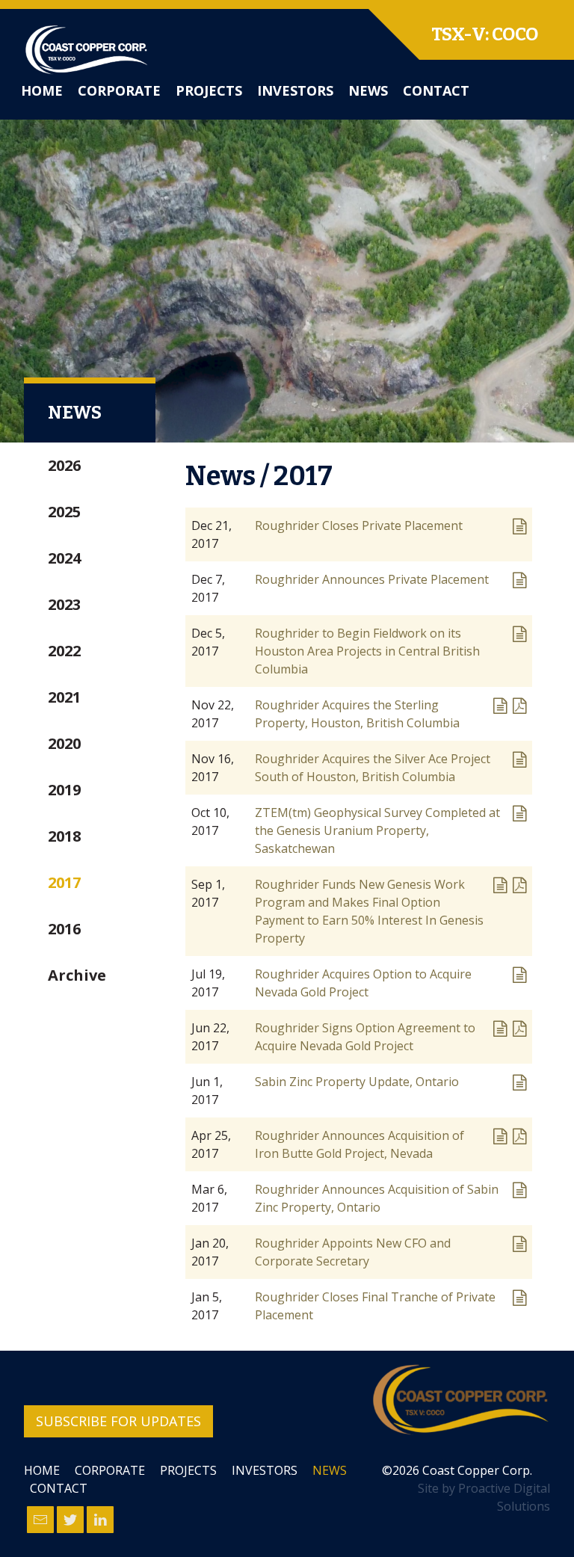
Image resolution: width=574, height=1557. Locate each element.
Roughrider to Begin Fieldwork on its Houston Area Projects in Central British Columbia (367, 651)
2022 (64, 651)
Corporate (119, 90)
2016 (64, 929)
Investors (295, 90)
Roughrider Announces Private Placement (372, 579)
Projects (209, 90)
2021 (64, 697)
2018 (64, 836)
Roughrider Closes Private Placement (359, 525)
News (368, 90)
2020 (64, 743)
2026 (64, 465)
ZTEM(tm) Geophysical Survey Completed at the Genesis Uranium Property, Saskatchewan (377, 830)
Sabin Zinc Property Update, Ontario (357, 1081)
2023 (64, 604)
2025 (64, 512)
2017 (64, 882)
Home (42, 90)
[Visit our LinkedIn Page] (100, 1519)
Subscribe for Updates (118, 1421)
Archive (77, 975)
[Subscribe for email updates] (40, 1519)
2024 (64, 558)
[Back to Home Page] (460, 1400)
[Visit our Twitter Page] (70, 1519)
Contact (436, 90)
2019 (64, 790)
